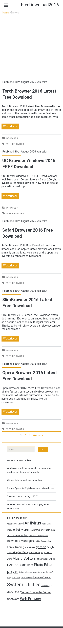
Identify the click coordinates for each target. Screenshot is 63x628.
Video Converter (32, 592)
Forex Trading (15, 547)
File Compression (44, 541)
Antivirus (33, 523)
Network (43, 559)
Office (52, 558)
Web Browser (15, 144)
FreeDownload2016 (40, 4)
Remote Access (32, 572)
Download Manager (20, 540)
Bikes (30, 530)
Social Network (27, 578)
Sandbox (41, 572)
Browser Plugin (41, 529)
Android (19, 523)
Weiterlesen (11, 127)
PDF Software (23, 565)
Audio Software (17, 529)
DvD (35, 541)
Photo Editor (43, 565)
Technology (45, 586)
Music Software (25, 558)
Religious (22, 572)
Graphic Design (21, 552)
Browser (12, 138)
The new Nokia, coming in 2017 (22, 496)
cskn (44, 82)
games (41, 547)
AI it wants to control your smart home (25, 480)
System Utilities (24, 584)
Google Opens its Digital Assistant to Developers (30, 488)
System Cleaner (42, 577)
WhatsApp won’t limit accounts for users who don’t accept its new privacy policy (29, 470)
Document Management (38, 536)
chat (25, 535)
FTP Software (30, 547)
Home (5, 12)
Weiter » (38, 435)
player (12, 571)
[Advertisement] (31, 47)
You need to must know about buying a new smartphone (28, 506)
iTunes (33, 553)
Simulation (16, 578)
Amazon (10, 524)
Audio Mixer (46, 524)
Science (49, 572)
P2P (10, 565)
